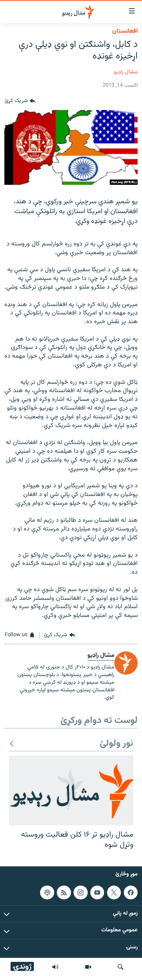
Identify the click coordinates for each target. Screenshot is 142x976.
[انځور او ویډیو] (88, 967)
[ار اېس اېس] (64, 892)
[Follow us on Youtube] (97, 892)
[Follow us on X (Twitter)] (114, 892)
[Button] (20, 101)
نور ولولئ (116, 743)
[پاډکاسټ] (47, 892)
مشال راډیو (126, 72)
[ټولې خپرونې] (55, 967)
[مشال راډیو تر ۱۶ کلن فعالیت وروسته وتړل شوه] (71, 790)
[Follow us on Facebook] (131, 892)
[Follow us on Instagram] (80, 892)
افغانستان (125, 31)
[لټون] (120, 967)
